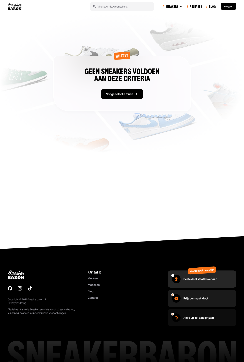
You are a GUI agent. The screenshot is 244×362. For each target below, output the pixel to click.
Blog (90, 291)
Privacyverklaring (17, 302)
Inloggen (228, 6)
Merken (93, 278)
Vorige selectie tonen (119, 94)
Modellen (94, 285)
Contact (93, 297)
